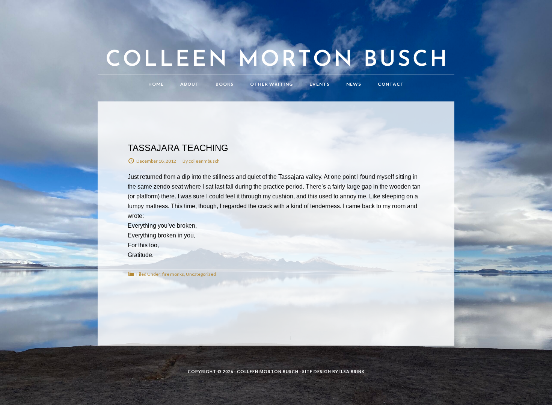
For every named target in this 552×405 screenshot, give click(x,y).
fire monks (173, 274)
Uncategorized (201, 274)
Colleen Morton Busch (276, 44)
